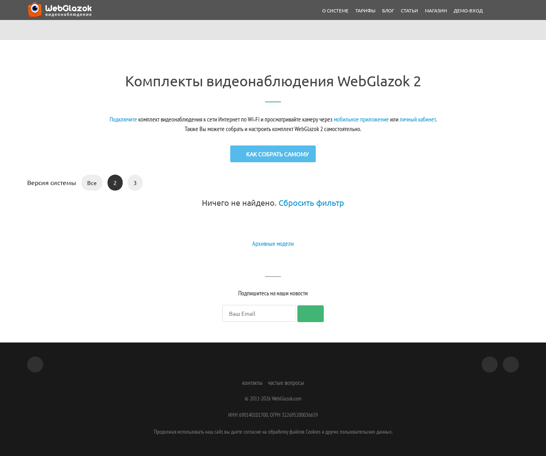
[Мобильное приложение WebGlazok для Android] (511, 364)
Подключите (123, 119)
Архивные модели (273, 243)
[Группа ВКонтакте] (35, 364)
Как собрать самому (277, 153)
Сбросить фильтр (311, 202)
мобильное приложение (361, 119)
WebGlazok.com (286, 398)
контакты (252, 382)
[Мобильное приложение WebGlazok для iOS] (490, 364)
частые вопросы (286, 382)
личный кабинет (418, 119)
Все (92, 182)
